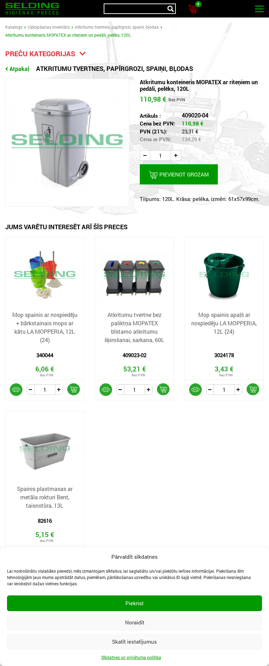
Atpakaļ (19, 68)
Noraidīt (134, 622)
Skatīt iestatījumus (134, 641)
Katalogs (13, 27)
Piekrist (134, 603)
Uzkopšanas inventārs (49, 27)
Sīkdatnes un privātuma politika (131, 657)
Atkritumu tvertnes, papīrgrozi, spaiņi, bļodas (117, 27)
